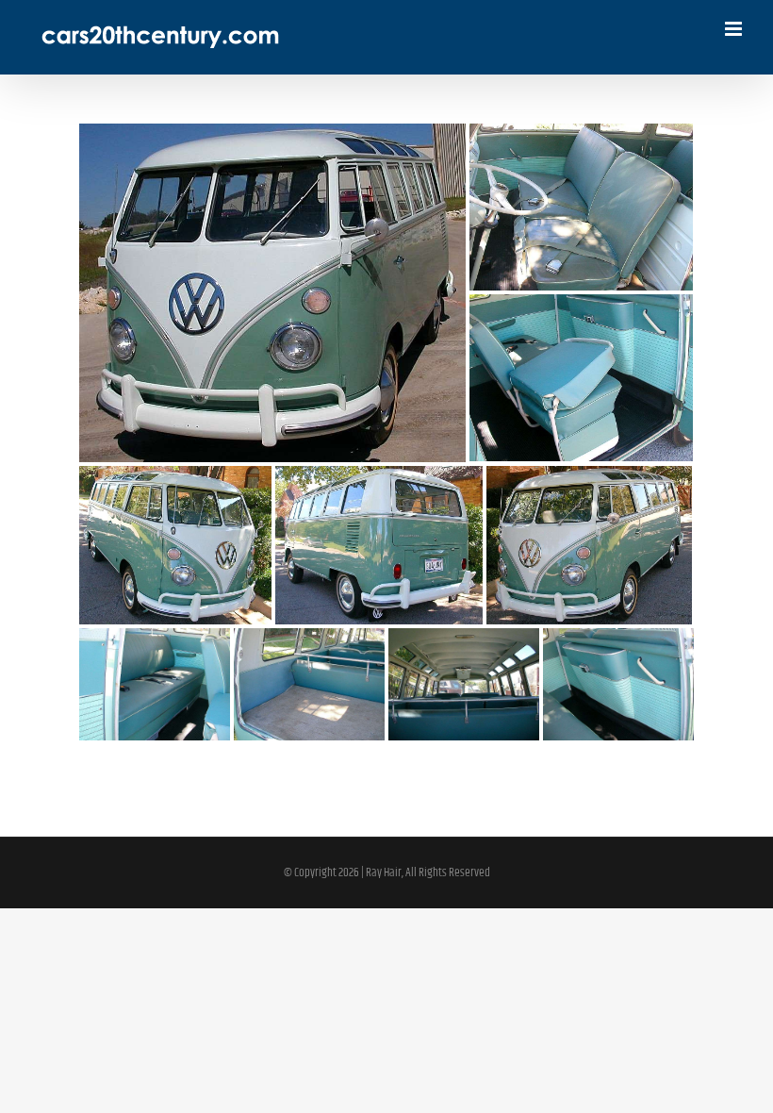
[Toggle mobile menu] (735, 29)
